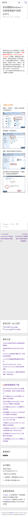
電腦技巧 (7, 224)
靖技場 (4, 2)
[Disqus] (14, 262)
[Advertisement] (14, 33)
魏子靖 (18, 17)
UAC (13, 224)
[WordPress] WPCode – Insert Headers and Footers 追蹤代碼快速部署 (13, 366)
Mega (6, 495)
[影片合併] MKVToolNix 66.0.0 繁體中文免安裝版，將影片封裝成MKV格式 (13, 391)
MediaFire (7, 499)
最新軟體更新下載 (11, 385)
